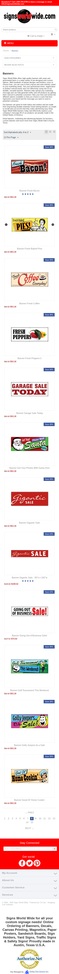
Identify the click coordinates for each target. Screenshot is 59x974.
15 (32, 822)
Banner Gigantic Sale (29, 523)
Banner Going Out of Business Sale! (29, 635)
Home (6, 50)
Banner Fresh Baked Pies (29, 249)
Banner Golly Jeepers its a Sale (29, 745)
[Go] (54, 849)
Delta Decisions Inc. (39, 972)
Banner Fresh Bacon (29, 191)
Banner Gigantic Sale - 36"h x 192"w (29, 577)
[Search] (55, 30)
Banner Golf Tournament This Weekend (29, 690)
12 (49, 818)
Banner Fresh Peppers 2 (29, 358)
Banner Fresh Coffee (29, 303)
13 (54, 818)
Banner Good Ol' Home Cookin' (29, 800)
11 (44, 818)
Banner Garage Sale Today (29, 413)
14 (27, 822)
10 (40, 818)
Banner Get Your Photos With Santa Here (29, 468)
